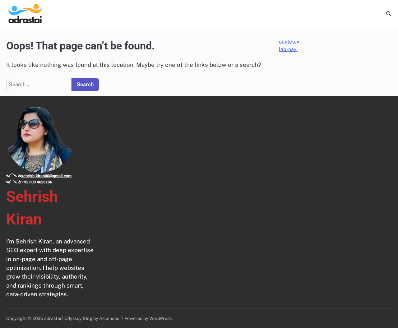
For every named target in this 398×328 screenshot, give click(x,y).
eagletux (289, 42)
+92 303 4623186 (37, 182)
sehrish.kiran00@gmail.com (46, 175)
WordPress (160, 318)
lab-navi (288, 49)
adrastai (52, 318)
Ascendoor (110, 318)
